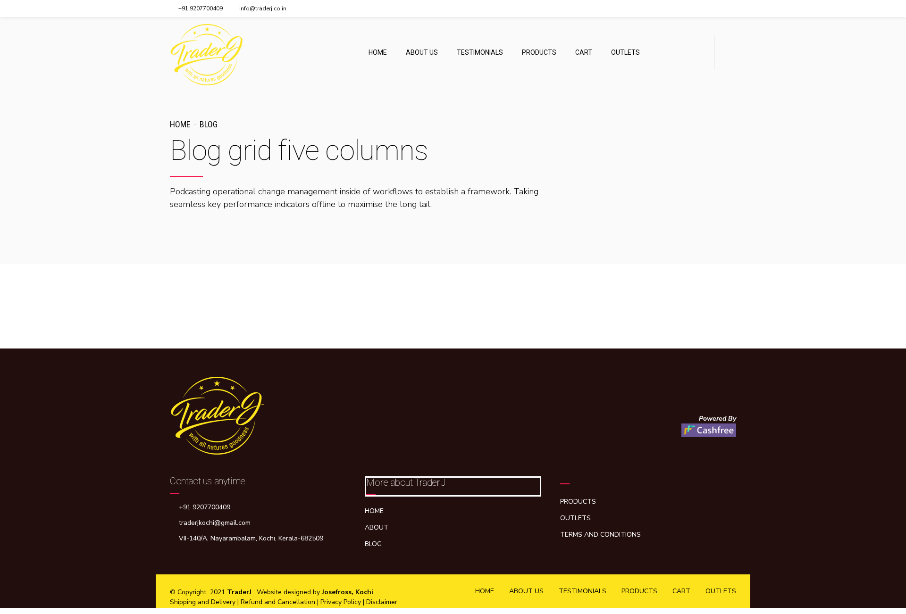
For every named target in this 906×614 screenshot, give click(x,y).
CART (583, 52)
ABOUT (376, 527)
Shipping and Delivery (203, 601)
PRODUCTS (539, 52)
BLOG (373, 543)
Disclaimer (381, 601)
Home (180, 124)
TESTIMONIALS (480, 52)
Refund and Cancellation (278, 601)
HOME (378, 52)
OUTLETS (625, 52)
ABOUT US (422, 52)
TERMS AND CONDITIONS (600, 534)
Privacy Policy (341, 601)
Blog (209, 124)
